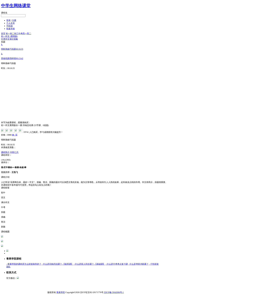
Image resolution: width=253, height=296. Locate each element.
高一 (25, 33)
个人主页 (10, 23)
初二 (12, 33)
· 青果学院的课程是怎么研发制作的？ (23, 264)
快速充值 (10, 29)
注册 (14, 20)
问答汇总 (14, 152)
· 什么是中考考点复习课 (117, 264)
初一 (8, 33)
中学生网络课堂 (16, 5)
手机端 (9, 26)
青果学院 (60, 292)
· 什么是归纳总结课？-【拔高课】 (57, 264)
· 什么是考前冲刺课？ (138, 264)
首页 (3, 33)
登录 (8, 20)
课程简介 (5, 152)
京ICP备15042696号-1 (114, 292)
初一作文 (9, 36)
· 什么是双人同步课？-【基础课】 (89, 264)
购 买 (14, 135)
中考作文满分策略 (9, 39)
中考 (20, 33)
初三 (16, 33)
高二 (29, 33)
